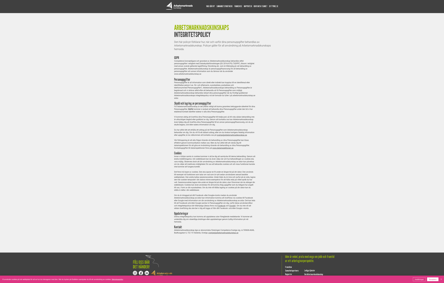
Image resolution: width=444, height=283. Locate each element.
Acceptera (432, 279)
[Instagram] (135, 273)
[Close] (441, 279)
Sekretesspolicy (117, 279)
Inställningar (419, 279)
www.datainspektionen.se (222, 148)
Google (232, 206)
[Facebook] (141, 273)
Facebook (221, 206)
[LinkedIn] (147, 273)
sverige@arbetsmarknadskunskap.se (232, 135)
